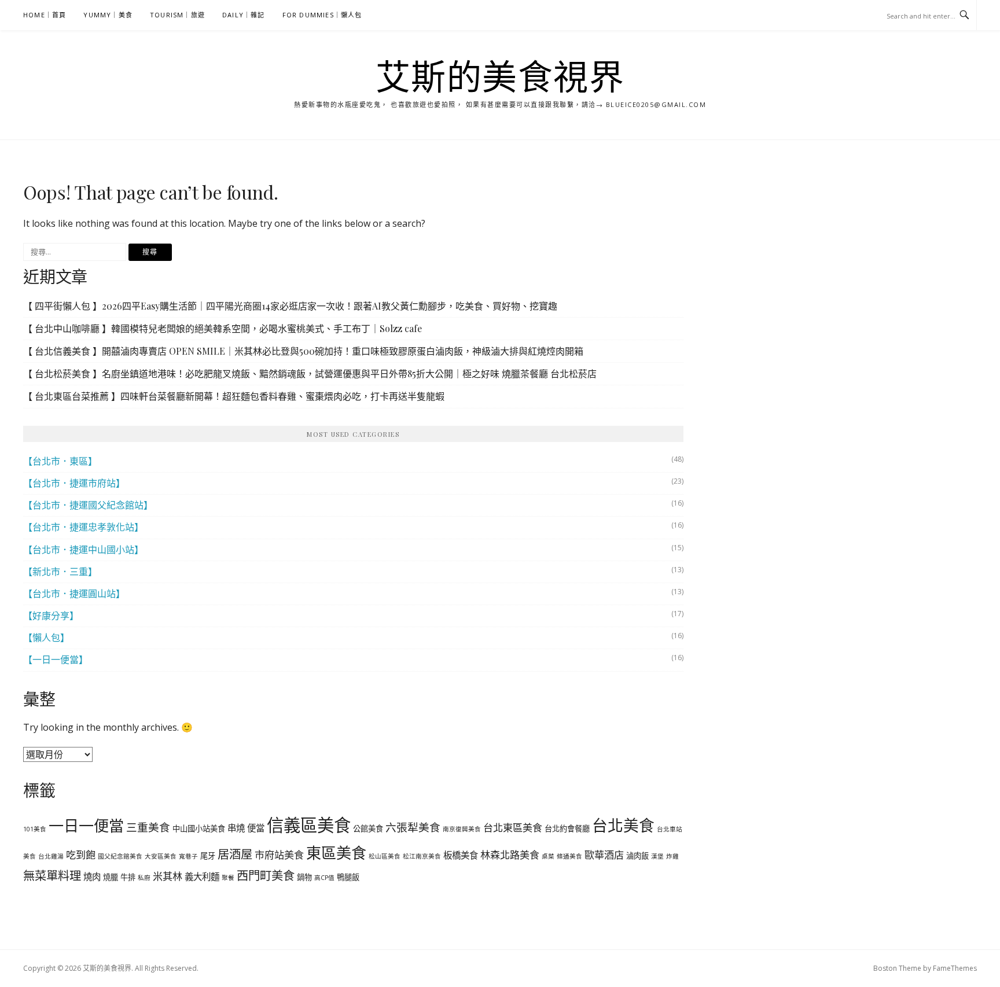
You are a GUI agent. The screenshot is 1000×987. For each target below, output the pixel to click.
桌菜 (548, 856)
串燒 (236, 828)
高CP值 (324, 878)
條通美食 (569, 856)
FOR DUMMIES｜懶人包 (322, 14)
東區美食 (336, 852)
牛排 (127, 877)
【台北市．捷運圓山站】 (74, 593)
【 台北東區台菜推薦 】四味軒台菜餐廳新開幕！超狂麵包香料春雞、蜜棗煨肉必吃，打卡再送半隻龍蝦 (233, 396)
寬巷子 (188, 856)
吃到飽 (80, 854)
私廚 (144, 878)
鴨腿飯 (348, 877)
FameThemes (955, 968)
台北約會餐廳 (567, 828)
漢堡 (657, 856)
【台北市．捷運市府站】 (74, 483)
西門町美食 (266, 875)
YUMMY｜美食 (108, 14)
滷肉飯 (637, 855)
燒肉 (92, 876)
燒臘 (110, 877)
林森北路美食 (509, 854)
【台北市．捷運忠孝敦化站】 (83, 527)
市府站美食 (279, 854)
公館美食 (368, 828)
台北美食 (623, 825)
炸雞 (672, 856)
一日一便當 (86, 825)
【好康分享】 (51, 615)
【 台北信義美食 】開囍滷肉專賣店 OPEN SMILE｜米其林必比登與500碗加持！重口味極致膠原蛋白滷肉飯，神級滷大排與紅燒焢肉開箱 (303, 351)
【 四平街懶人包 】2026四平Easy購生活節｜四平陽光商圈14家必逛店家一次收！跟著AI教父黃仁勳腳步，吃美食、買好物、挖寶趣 (290, 306)
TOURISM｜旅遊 (177, 14)
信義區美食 (309, 825)
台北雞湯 (51, 856)
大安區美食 (161, 856)
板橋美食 (460, 855)
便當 (255, 828)
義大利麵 (202, 876)
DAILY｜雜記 (243, 14)
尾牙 (207, 855)
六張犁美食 (412, 827)
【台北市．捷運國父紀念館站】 (88, 505)
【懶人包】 (46, 637)
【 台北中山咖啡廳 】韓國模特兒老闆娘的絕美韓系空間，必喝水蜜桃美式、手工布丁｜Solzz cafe (222, 328)
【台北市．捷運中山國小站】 (83, 549)
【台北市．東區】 (60, 461)
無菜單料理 (52, 875)
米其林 (167, 876)
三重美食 (148, 827)
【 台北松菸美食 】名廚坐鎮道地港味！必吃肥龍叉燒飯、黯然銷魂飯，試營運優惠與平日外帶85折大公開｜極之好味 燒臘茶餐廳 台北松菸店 (310, 373)
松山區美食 (384, 856)
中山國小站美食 (198, 828)
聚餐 (228, 878)
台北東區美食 (512, 827)
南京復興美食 (462, 829)
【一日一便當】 (55, 659)
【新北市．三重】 (60, 571)
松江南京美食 (422, 856)
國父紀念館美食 (120, 856)
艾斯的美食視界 (500, 76)
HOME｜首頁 (44, 14)
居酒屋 (235, 854)
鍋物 (304, 877)
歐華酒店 (604, 854)
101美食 (34, 829)
